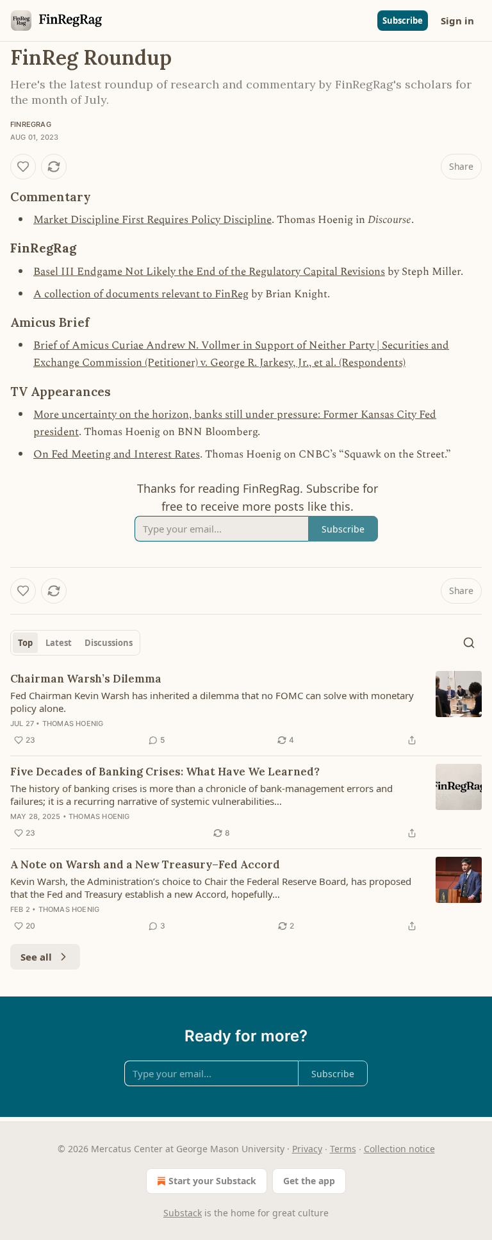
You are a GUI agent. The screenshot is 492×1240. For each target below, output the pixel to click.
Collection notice (399, 1149)
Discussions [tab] (109, 643)
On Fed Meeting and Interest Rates (116, 454)
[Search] (469, 643)
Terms (343, 1149)
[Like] (23, 166)
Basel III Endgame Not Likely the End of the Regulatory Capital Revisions (209, 271)
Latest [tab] (58, 643)
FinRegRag (30, 124)
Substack (182, 1213)
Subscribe (402, 20)
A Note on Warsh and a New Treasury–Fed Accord (145, 864)
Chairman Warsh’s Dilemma (85, 679)
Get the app (309, 1181)
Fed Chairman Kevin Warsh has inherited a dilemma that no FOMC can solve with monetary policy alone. (212, 702)
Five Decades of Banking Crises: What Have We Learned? (165, 772)
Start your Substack (212, 1181)
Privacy (307, 1149)
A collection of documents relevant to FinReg (141, 294)
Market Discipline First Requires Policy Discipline (152, 219)
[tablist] (75, 643)
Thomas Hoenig (73, 723)
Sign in (457, 20)
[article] (246, 709)
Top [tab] (25, 643)
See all (36, 956)
